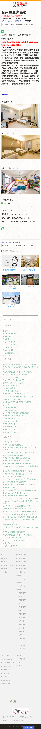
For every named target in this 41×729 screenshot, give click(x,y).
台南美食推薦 (7, 347)
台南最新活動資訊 (11, 268)
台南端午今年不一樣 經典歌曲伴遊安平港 (16, 506)
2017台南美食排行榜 (8, 662)
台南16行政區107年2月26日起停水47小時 (16, 537)
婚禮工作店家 (6, 680)
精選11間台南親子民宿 (10, 427)
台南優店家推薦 (8, 350)
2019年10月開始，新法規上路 (13, 445)
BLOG (19, 655)
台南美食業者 (6, 683)
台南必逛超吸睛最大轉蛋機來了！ (14, 394)
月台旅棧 (11, 307)
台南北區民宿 (21, 628)
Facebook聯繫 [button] (28, 727)
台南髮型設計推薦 (7, 669)
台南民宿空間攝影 (9, 342)
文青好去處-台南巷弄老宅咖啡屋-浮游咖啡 (17, 402)
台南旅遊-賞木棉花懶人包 (12, 270)
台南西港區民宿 (21, 642)
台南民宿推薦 (17, 21)
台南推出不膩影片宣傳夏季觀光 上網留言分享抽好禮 (20, 498)
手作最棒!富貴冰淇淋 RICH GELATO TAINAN (18, 396)
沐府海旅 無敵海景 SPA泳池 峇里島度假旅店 (17, 372)
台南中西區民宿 (21, 624)
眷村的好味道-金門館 (10, 421)
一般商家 (5, 676)
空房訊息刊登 (21, 659)
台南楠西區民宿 (21, 607)
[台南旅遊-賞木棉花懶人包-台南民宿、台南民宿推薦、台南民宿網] (11, 261)
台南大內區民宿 (21, 558)
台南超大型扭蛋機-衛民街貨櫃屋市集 (15, 416)
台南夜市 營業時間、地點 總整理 (14, 532)
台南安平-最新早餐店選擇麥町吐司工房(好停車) (18, 485)
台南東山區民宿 (21, 589)
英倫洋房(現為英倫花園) (30, 270)
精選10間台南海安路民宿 (11, 432)
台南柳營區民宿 (21, 554)
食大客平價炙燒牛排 (9, 410)
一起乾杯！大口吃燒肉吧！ (12, 391)
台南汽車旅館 (21, 645)
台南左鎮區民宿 (21, 568)
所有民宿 (5, 558)
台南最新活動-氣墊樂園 (10, 377)
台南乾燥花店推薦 (9, 424)
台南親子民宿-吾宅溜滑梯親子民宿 (14, 380)
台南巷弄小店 (7, 339)
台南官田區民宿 (21, 600)
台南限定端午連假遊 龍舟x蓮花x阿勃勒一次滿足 (19, 514)
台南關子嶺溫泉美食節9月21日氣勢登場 (16, 461)
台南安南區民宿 (21, 617)
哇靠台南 (5, 568)
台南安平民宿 (21, 621)
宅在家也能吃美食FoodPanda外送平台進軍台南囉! (19, 364)
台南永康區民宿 (21, 638)
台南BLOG (8, 21)
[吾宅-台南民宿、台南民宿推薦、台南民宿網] (30, 280)
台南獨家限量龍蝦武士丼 (11, 407)
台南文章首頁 (5, 242)
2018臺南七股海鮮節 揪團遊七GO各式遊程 (17, 509)
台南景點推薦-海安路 (10, 487)
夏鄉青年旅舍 (7, 543)
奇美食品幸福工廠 (9, 429)
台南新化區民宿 (21, 565)
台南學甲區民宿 (21, 593)
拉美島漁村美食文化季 (10, 442)
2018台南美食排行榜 (8, 659)
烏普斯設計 (20, 662)
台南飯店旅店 (21, 649)
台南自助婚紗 (6, 673)
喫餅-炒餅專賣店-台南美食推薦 (13, 383)
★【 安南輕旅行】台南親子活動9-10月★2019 (18, 463)
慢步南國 (6, 405)
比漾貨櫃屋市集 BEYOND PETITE (14, 418)
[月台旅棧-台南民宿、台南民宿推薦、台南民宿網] (11, 298)
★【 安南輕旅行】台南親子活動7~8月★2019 (18, 474)
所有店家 (5, 561)
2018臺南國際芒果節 (10, 524)
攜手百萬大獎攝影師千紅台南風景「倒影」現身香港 (20, 517)
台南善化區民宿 (21, 596)
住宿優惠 (5, 572)
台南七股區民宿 (21, 579)
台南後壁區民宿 (21, 586)
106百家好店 (6, 656)
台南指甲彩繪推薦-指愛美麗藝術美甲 (15, 496)
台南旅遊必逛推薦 (9, 353)
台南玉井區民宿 (21, 614)
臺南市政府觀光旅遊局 (10, 333)
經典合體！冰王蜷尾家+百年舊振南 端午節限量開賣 (20, 511)
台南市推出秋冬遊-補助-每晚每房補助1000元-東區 (19, 452)
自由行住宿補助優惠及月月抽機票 (14, 455)
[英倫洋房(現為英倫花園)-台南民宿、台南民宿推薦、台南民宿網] (30, 261)
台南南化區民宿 (21, 572)
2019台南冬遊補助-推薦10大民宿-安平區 (16, 458)
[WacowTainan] (20, 4)
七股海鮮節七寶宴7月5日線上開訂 (14, 493)
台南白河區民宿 (21, 635)
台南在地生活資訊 (7, 565)
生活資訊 (6, 331)
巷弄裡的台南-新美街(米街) (12, 399)
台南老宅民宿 (7, 336)
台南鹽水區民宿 (21, 575)
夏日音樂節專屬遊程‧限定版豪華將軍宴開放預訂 (19, 490)
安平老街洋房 (11, 288)
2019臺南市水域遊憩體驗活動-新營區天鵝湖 (17, 471)
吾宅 (30, 288)
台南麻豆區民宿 (21, 561)
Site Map (19, 665)
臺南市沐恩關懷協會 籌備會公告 (13, 476)
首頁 (2, 21)
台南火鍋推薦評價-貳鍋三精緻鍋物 (14, 482)
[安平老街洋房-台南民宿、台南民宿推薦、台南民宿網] (11, 280)
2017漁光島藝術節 (9, 388)
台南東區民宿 (21, 631)
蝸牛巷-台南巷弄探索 (10, 385)
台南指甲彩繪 (6, 666)
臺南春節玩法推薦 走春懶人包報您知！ (16, 374)
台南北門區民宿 (21, 603)
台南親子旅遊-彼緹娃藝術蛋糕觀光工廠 (16, 413)
